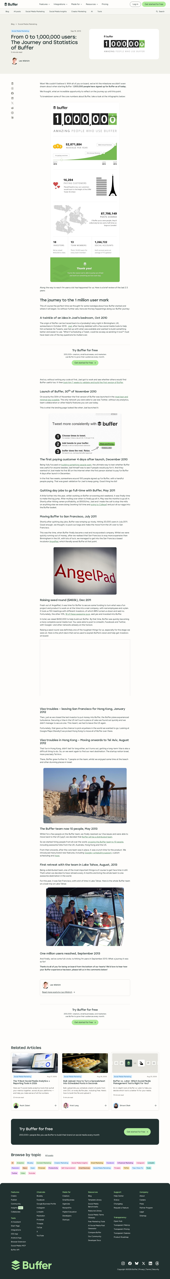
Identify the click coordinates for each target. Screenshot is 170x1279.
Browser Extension (18, 1242)
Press (142, 1204)
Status (116, 1200)
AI (92, 11)
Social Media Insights (58, 11)
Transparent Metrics (122, 1225)
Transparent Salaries (122, 1233)
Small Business (68, 1200)
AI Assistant (16, 1222)
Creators (65, 1196)
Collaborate (15, 1212)
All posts (17, 11)
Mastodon (41, 1216)
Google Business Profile (46, 1204)
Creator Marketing (78, 11)
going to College (98, 504)
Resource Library (95, 1211)
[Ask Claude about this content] (12, 117)
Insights (16, 1208)
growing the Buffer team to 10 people (105, 842)
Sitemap (143, 1216)
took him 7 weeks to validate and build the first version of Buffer (93, 382)
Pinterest (40, 1220)
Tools (99, 11)
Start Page (15, 1226)
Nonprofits (66, 1208)
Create (13, 1196)
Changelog (118, 1204)
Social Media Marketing (35, 11)
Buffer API (15, 1250)
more (57, 855)
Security (155, 1269)
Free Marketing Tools (96, 1221)
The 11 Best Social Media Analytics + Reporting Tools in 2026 (31, 1082)
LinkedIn (40, 1212)
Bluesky (40, 1196)
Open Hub (118, 1221)
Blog (7, 11)
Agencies (66, 1204)
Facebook (41, 1200)
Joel (70, 326)
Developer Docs (94, 1240)
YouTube (40, 1235)
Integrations (16, 1230)
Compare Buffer (94, 1232)
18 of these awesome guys (77, 614)
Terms (148, 1269)
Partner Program (146, 1208)
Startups (66, 1220)
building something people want (76, 464)
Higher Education (69, 1212)
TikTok (39, 1227)
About (142, 1196)
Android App (16, 1238)
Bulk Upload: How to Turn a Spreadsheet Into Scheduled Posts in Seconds (84, 1082)
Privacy (142, 1269)
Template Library (95, 1200)
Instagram (41, 1208)
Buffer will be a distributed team (97, 837)
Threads (40, 1223)
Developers (66, 1216)
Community (16, 1204)
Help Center (119, 1196)
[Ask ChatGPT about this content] (12, 112)
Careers (143, 1200)
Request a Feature (121, 1208)
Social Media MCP (18, 1246)
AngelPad (53, 541)
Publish (14, 1200)
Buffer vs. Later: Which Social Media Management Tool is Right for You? (132, 1082)
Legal (142, 1212)
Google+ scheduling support (98, 853)
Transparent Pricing (122, 1229)
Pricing (105, 4)
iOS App (14, 1234)
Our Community (94, 1236)
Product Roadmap (121, 1237)
